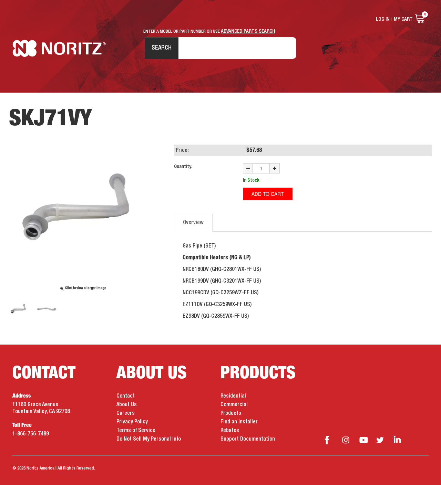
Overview (193, 222)
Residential (233, 396)
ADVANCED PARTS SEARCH (248, 31)
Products (230, 413)
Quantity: (183, 167)
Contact (125, 396)
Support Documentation (247, 439)
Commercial (234, 404)
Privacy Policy (132, 422)
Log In (383, 19)
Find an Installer (239, 422)
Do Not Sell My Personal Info (148, 439)
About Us (126, 404)
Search (162, 48)
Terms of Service (135, 430)
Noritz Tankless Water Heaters (59, 48)
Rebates (229, 430)
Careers (125, 413)
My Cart (403, 19)
